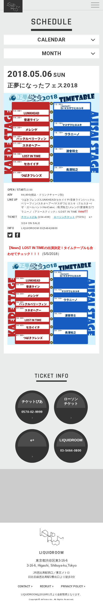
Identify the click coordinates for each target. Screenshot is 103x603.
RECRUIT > (47, 586)
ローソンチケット (64, 217)
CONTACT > (25, 586)
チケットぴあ (29, 217)
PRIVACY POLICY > (73, 586)
